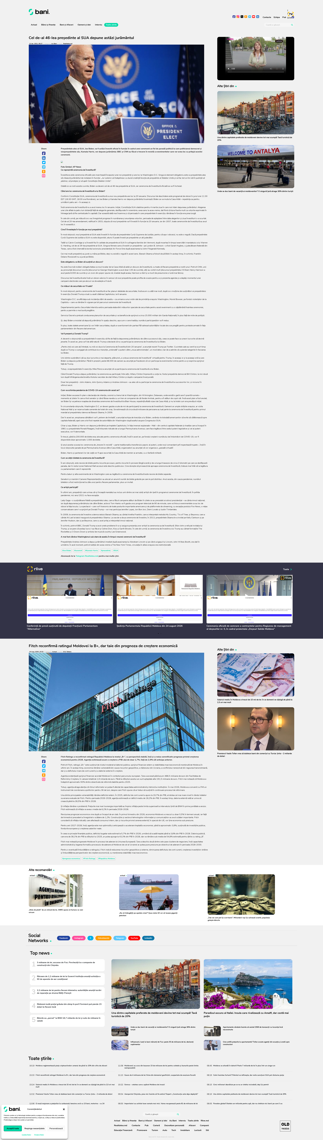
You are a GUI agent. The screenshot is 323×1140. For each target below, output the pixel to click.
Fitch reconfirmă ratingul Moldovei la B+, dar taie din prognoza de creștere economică (103, 646)
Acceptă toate (13, 1128)
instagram (238, 16)
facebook (234, 16)
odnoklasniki (245, 16)
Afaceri (192, 1125)
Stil (207, 1130)
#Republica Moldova (106, 858)
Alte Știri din (225, 86)
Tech (173, 1130)
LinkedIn (44, 158)
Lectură (197, 1130)
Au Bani (54, 44)
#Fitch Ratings (89, 858)
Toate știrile (111, 24)
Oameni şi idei (84, 24)
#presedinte (105, 550)
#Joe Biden (66, 550)
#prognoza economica (71, 858)
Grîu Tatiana (67, 652)
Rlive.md (205, 1120)
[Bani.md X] (242, 16)
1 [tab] (158, 633)
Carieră (156, 1125)
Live (290, 17)
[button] (64, 1109)
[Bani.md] (285, 1126)
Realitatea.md (67, 44)
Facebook (44, 153)
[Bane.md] (94, 12)
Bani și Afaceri (66, 24)
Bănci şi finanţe (48, 24)
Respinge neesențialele (34, 1128)
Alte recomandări (40, 870)
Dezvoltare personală (174, 1125)
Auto (165, 1130)
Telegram (44, 167)
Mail (44, 176)
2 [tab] (161, 633)
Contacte (267, 17)
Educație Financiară (123, 1130)
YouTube (134, 938)
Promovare (142, 1130)
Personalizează (56, 1128)
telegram (249, 16)
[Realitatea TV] (291, 14)
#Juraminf (78, 550)
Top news (40, 953)
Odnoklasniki (44, 172)
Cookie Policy (26, 1135)
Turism (155, 1130)
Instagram (78, 938)
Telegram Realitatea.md (87, 556)
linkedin (257, 16)
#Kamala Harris (91, 550)
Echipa (277, 17)
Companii (204, 1125)
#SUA (115, 550)
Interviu (98, 24)
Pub (284, 17)
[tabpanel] (70, 603)
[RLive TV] (35, 569)
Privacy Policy (39, 1135)
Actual (34, 24)
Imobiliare (185, 1130)
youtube (253, 16)
